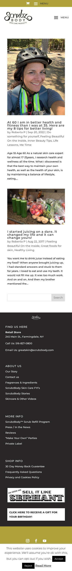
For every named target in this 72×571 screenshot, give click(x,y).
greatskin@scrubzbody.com (36, 350)
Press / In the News (17, 427)
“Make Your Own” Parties (21, 438)
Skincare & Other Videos (20, 398)
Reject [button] (28, 565)
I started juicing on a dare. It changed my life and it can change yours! (32, 235)
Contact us (12, 376)
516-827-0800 (24, 343)
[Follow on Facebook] (36, 540)
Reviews (10, 432)
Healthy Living (24, 250)
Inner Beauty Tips (40, 140)
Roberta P (18, 132)
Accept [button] (59, 558)
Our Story (11, 371)
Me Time (25, 145)
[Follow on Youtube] (44, 540)
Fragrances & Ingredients (21, 382)
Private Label (13, 443)
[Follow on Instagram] (27, 540)
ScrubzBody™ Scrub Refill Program (27, 421)
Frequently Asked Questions (23, 471)
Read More (43, 565)
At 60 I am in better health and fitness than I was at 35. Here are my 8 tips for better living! (36, 125)
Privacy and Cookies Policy (22, 477)
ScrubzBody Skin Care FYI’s (22, 387)
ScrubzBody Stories (17, 393)
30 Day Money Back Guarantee (25, 466)
